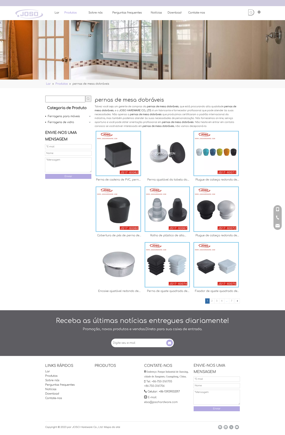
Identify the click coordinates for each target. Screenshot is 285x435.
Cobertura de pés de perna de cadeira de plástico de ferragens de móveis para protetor (118, 236)
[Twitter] (231, 427)
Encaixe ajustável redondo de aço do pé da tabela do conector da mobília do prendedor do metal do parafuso (118, 291)
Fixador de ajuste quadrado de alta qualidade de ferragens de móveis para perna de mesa (216, 291)
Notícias (50, 389)
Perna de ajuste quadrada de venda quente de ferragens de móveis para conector (167, 291)
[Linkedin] (226, 427)
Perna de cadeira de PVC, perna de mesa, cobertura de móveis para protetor (118, 180)
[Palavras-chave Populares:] (251, 12)
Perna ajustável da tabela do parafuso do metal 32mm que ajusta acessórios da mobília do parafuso (167, 180)
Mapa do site (112, 427)
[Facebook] (220, 427)
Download (52, 393)
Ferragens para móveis (64, 116)
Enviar (68, 176)
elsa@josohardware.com (161, 402)
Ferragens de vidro (61, 122)
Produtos (51, 375)
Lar (47, 371)
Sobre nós (52, 380)
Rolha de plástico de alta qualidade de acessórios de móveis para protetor (167, 236)
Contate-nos (53, 398)
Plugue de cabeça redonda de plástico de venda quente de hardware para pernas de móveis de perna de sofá (216, 236)
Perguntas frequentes (60, 384)
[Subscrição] (169, 343)
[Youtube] (237, 427)
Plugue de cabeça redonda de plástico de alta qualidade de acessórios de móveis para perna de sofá (216, 180)
